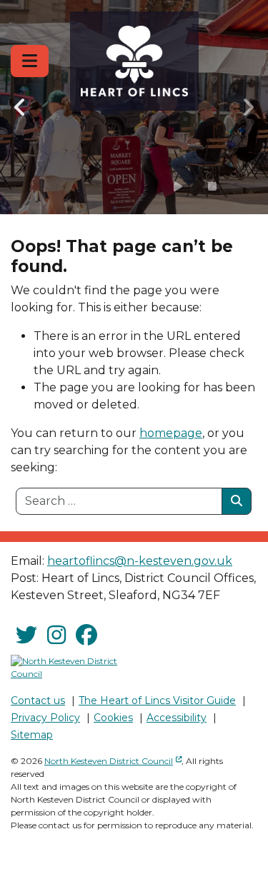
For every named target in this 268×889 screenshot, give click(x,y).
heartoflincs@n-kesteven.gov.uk (139, 561)
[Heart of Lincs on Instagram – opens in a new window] (56, 635)
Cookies (113, 717)
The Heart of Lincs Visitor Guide (157, 700)
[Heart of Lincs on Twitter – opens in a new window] (26, 635)
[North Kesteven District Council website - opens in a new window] (67, 667)
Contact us (38, 700)
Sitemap (32, 734)
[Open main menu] (30, 61)
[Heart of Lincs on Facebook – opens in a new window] (86, 635)
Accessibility (177, 717)
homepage (170, 433)
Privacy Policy (45, 717)
